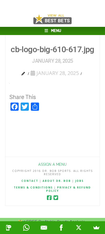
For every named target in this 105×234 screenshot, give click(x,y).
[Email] (43, 227)
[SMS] (9, 227)
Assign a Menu (52, 164)
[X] (79, 227)
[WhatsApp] (26, 227)
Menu (56, 31)
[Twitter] (56, 197)
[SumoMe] (96, 227)
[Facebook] (49, 197)
